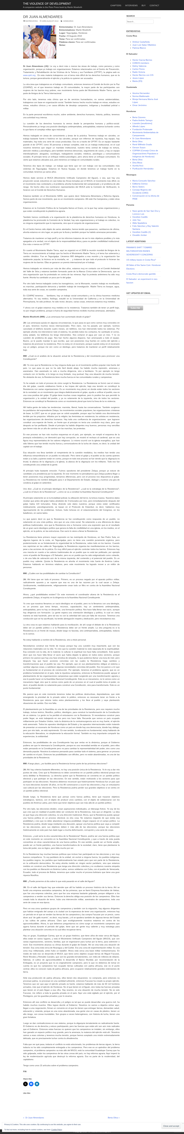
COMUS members (140, 63)
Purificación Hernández (143, 168)
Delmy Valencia (139, 66)
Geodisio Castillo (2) (141, 232)
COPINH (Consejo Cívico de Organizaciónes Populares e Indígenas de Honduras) (145, 153)
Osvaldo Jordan (139, 235)
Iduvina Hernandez (141, 93)
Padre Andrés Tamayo (142, 120)
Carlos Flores (138, 69)
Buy (144, 5)
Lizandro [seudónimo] (142, 123)
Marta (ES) (137, 81)
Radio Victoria (138, 72)
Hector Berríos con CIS (142, 75)
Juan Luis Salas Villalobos (144, 45)
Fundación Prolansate (142, 129)
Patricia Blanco (139, 48)
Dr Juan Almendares (141, 138)
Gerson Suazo (138, 147)
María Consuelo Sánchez (143, 181)
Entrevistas (32, 21)
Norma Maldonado (140, 96)
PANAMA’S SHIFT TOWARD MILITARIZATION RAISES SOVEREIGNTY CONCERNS (139, 251)
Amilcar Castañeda (141, 42)
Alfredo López (138, 126)
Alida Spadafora (139, 223)
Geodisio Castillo (140, 217)
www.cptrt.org (29, 75)
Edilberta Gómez (140, 184)
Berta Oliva (137, 141)
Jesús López (138, 78)
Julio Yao (136, 220)
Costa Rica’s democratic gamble (141, 274)
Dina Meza (137, 162)
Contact (154, 5)
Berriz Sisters (138, 187)
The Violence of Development (47, 3)
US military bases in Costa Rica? (141, 260)
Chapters (115, 5)
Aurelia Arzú (137, 165)
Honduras (68, 21)
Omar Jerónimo (139, 105)
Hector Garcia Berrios (142, 60)
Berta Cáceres (138, 117)
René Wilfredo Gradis (142, 144)
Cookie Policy (56, 1130)
